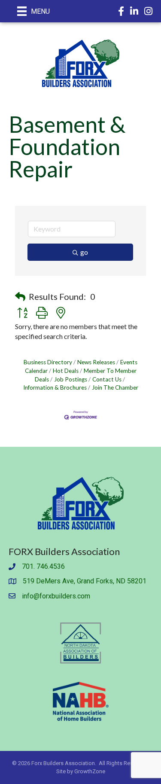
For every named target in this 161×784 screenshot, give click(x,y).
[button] (20, 296)
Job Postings (70, 379)
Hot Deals (66, 370)
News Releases (96, 362)
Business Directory (48, 362)
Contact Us (107, 379)
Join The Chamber (115, 387)
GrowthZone (89, 771)
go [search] (84, 252)
